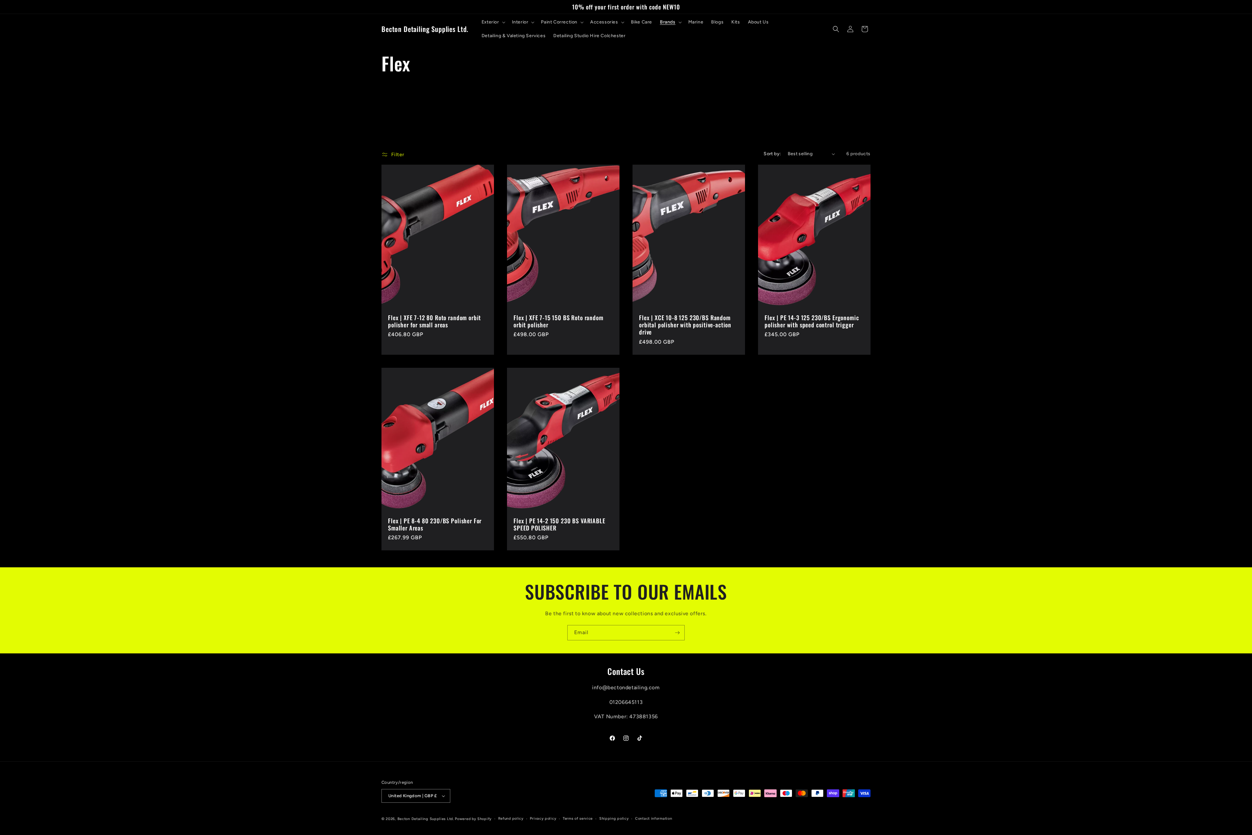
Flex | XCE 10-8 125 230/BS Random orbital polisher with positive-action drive (685, 325)
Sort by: (772, 154)
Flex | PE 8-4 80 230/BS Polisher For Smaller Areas (435, 524)
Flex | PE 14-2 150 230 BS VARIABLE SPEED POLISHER (559, 524)
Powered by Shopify (473, 819)
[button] (493, 22)
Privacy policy (543, 818)
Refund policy (511, 818)
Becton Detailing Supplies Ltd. (425, 819)
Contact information (653, 818)
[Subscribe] (677, 632)
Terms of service (578, 818)
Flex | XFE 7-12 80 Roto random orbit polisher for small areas (434, 321)
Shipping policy (614, 818)
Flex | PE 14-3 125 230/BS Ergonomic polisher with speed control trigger (812, 321)
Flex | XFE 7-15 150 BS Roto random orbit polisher (559, 321)
